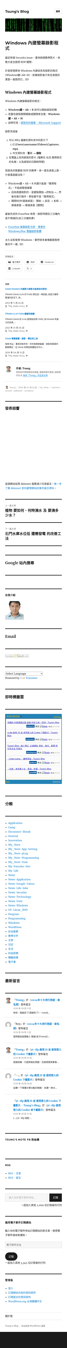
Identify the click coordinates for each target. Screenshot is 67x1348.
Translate (32, 678)
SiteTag (57, 716)
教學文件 (13, 935)
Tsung (13, 387)
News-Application (19, 879)
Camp (11, 827)
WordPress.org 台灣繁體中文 (25, 1301)
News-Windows (18, 905)
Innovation (15, 840)
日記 (10, 944)
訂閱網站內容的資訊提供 (22, 1292)
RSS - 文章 (14, 1173)
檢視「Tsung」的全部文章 (35, 375)
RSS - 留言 (14, 1177)
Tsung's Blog (17, 11)
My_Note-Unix (18, 862)
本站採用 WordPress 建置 (33, 1326)
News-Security (17, 892)
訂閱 (55, 1197)
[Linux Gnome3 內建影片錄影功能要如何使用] (32, 297)
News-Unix (15, 901)
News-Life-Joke (18, 888)
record (8, 390)
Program (13, 914)
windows (28, 390)
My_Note (44, 387)
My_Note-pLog (18, 853)
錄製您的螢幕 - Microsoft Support (41, 122)
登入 (10, 1288)
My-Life (13, 870)
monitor (55, 387)
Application (15, 823)
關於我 (9, 1316)
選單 (58, 11)
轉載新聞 (13, 957)
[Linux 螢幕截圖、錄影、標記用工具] (32, 347)
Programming (17, 918)
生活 (10, 948)
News (11, 875)
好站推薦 (13, 931)
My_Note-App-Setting (22, 849)
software (18, 390)
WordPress (15, 927)
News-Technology (19, 896)
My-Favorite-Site (19, 866)
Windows (14, 922)
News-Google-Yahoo (21, 883)
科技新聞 (13, 953)
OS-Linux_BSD (18, 909)
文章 (10, 940)
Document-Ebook (19, 831)
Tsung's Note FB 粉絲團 (22, 1139)
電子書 (12, 961)
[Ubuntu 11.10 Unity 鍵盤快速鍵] (32, 322)
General (13, 836)
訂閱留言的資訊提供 (19, 1297)
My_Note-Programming (23, 857)
